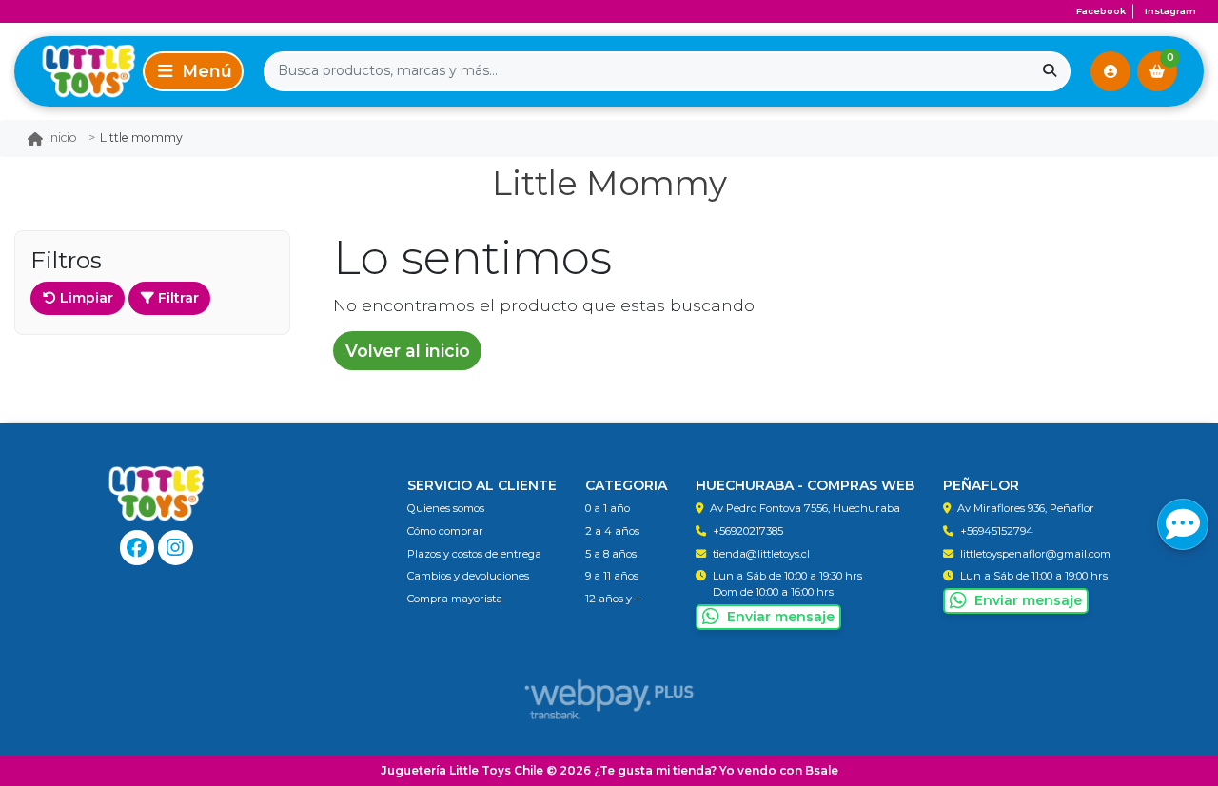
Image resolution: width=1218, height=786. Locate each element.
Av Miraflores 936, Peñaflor (1025, 508)
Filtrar (176, 297)
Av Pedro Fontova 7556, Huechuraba (805, 508)
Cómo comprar (445, 531)
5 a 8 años (611, 553)
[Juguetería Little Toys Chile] (75, 71)
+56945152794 (996, 531)
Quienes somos (445, 508)
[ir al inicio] (157, 493)
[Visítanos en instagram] (175, 547)
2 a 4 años (612, 531)
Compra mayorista (454, 598)
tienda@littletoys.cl (761, 553)
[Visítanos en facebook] (137, 547)
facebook (1101, 11)
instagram (1170, 11)
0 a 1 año (607, 508)
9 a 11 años (611, 575)
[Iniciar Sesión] (1110, 71)
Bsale (821, 770)
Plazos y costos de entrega (474, 553)
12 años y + (613, 598)
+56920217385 (748, 531)
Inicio (62, 137)
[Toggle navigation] (193, 71)
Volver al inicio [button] (407, 351)
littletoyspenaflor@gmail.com (1035, 553)
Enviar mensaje (781, 616)
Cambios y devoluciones (468, 575)
